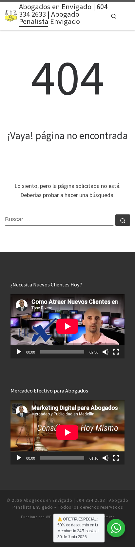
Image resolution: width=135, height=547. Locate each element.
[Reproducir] (19, 352)
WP (48, 517)
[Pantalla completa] (116, 352)
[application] (67, 326)
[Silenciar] (105, 352)
